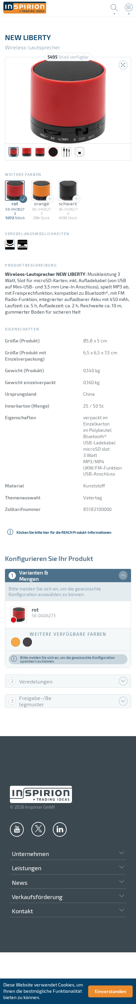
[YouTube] (17, 829)
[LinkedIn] (60, 829)
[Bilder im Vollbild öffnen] (123, 65)
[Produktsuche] (114, 8)
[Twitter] (38, 829)
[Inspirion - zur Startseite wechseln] (24, 12)
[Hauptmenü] (129, 8)
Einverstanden (110, 991)
